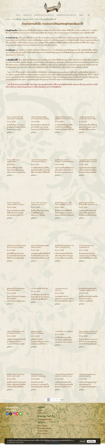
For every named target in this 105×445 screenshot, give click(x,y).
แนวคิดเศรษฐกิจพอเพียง (45, 419)
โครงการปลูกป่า (42, 433)
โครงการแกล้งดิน (43, 431)
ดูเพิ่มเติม (9, 132)
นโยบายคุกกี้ (20, 442)
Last (62, 399)
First (43, 399)
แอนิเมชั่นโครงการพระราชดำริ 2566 (44, 15)
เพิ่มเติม (81, 15)
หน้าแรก (18, 15)
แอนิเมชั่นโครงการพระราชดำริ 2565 (66, 15)
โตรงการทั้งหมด (42, 425)
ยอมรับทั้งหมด (91, 441)
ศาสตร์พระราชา (27, 15)
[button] (88, 15)
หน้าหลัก (40, 410)
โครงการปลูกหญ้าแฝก (44, 428)
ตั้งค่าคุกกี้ (82, 441)
